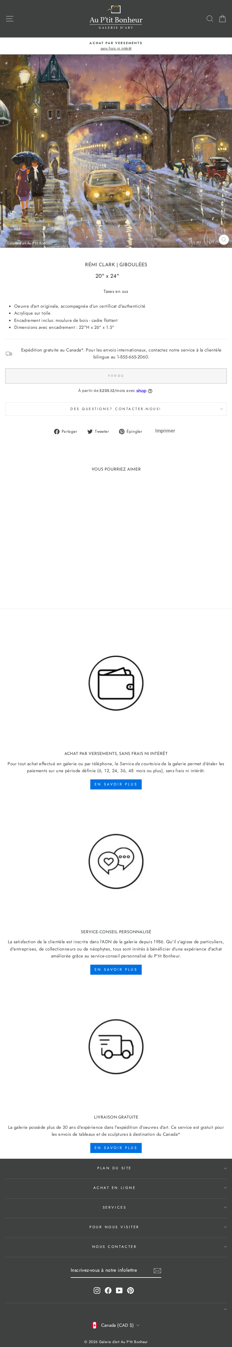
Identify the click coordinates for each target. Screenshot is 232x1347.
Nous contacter (114, 1246)
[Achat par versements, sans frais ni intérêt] (116, 683)
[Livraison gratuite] (116, 1047)
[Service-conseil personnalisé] (116, 861)
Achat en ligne (114, 1187)
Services (114, 1207)
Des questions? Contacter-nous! (116, 408)
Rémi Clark (100, 265)
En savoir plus (116, 784)
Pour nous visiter (114, 1226)
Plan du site (114, 1168)
